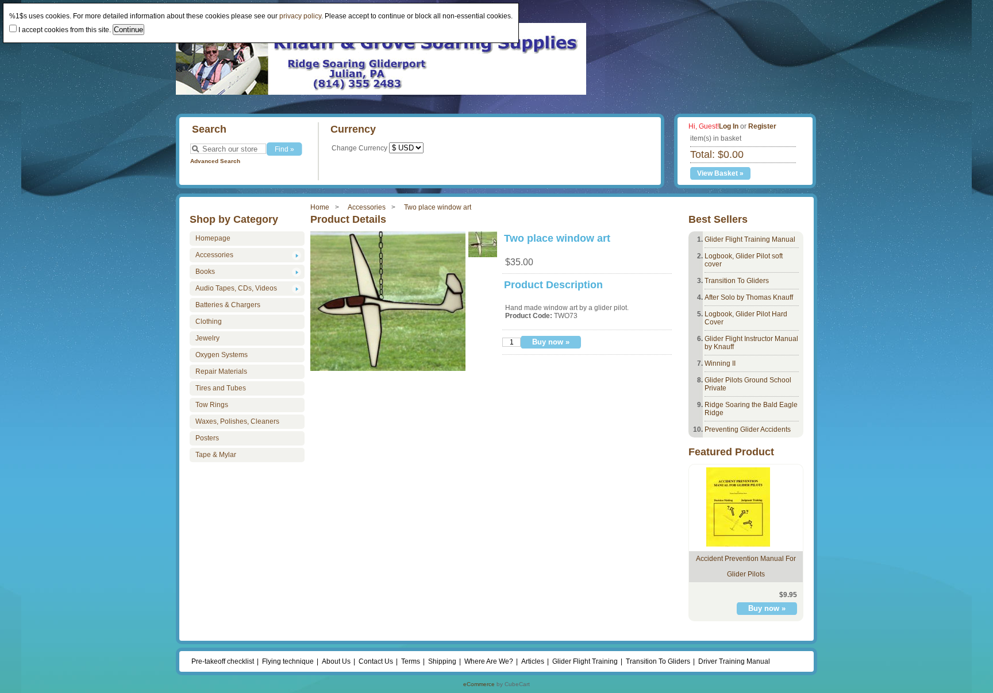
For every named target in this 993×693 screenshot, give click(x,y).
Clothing (208, 322)
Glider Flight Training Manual (750, 239)
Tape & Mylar (215, 455)
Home (319, 207)
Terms (410, 661)
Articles (532, 661)
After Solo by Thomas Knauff (749, 297)
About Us (336, 661)
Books (205, 272)
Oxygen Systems (221, 355)
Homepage (212, 238)
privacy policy (300, 16)
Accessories (367, 207)
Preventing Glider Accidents (748, 429)
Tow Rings (211, 405)
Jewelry (207, 338)
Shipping (442, 661)
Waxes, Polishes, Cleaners (237, 421)
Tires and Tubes (220, 388)
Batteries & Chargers (227, 305)
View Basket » (720, 173)
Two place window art (437, 207)
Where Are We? (488, 661)
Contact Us (376, 661)
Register (762, 126)
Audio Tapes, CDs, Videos (236, 288)
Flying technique (288, 661)
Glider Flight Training (585, 661)
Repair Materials (221, 371)
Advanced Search (215, 161)
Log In (728, 126)
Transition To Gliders (737, 281)
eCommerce (479, 684)
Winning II (720, 363)
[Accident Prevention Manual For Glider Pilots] (738, 544)
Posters (207, 438)
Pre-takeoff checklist (222, 661)
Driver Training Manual (734, 661)
